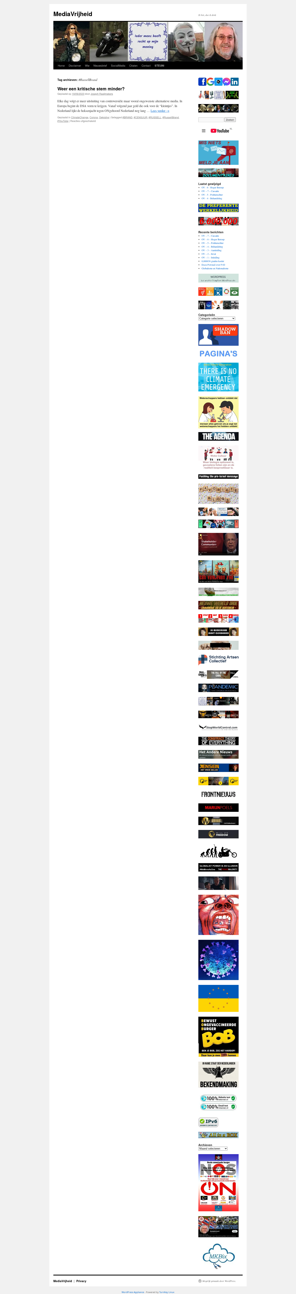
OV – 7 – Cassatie (210, 191)
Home (61, 65)
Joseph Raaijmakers (102, 93)
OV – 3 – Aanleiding (211, 250)
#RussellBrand (170, 117)
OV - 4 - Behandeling (212, 198)
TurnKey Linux (166, 1292)
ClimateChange (79, 117)
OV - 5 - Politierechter (212, 194)
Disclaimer (75, 65)
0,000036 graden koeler (213, 261)
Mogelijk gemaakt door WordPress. (219, 1281)
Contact (146, 65)
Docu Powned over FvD (213, 264)
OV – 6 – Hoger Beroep (213, 239)
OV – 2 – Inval (209, 253)
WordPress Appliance (133, 1292)
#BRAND (127, 117)
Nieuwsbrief (100, 65)
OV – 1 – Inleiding (210, 257)
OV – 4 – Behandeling (212, 246)
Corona (94, 117)
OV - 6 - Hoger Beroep (213, 187)
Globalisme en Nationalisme (215, 268)
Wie (87, 65)
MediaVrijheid (72, 13)
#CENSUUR (140, 117)
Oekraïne (104, 117)
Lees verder (160, 110)
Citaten (133, 65)
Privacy (81, 1281)
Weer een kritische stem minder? (91, 89)
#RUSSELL (155, 117)
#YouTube (62, 121)
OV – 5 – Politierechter (213, 243)
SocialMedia (118, 65)
